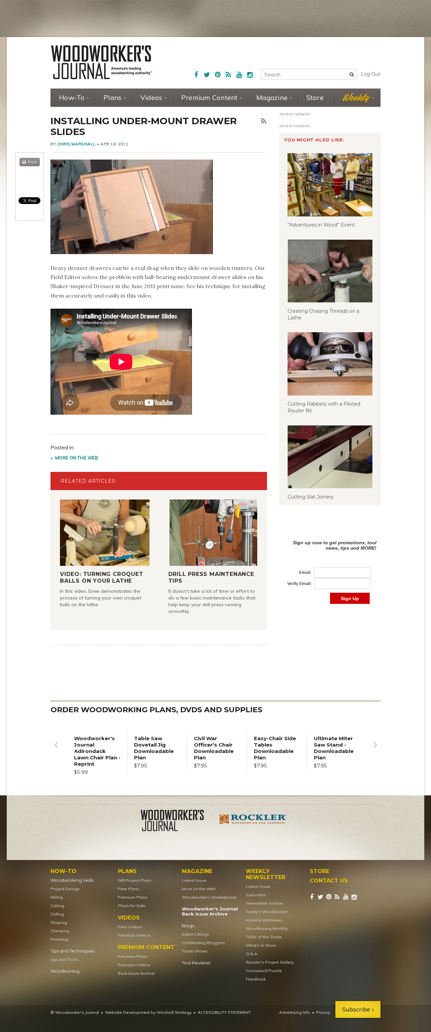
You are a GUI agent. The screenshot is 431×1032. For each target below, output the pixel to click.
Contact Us (329, 881)
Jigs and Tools (64, 959)
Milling (57, 897)
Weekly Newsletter (265, 874)
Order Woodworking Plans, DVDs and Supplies (156, 709)
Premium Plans (132, 897)
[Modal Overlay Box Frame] (329, 565)
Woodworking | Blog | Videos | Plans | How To (101, 62)
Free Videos (130, 926)
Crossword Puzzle (264, 970)
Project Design (65, 888)
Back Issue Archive (136, 973)
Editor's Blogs (195, 934)
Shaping (59, 922)
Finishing (59, 939)
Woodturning (65, 971)
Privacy (323, 1012)
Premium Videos (134, 935)
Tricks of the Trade (263, 936)
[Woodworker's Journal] (178, 821)
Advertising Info (294, 1012)
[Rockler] (253, 821)
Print (32, 162)
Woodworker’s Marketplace (209, 897)
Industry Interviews (264, 920)
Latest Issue (194, 880)
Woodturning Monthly (267, 928)
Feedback (256, 979)
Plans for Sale (131, 905)
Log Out (370, 74)
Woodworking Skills (72, 880)
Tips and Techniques (72, 951)
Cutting (57, 905)
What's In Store (261, 945)
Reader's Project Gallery (270, 962)
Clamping (60, 930)
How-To (72, 97)
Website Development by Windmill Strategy (148, 1012)
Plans (112, 97)
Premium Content (209, 97)
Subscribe (256, 894)
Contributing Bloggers (203, 942)
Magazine (272, 97)
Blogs (188, 925)
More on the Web (76, 457)
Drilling (57, 914)
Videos (151, 97)
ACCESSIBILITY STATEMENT (224, 1012)
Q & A (251, 953)
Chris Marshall (76, 143)
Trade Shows (195, 951)
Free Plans (128, 888)
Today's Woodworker (267, 911)
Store (315, 97)
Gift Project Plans (135, 880)
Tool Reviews (196, 962)
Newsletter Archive (264, 903)
